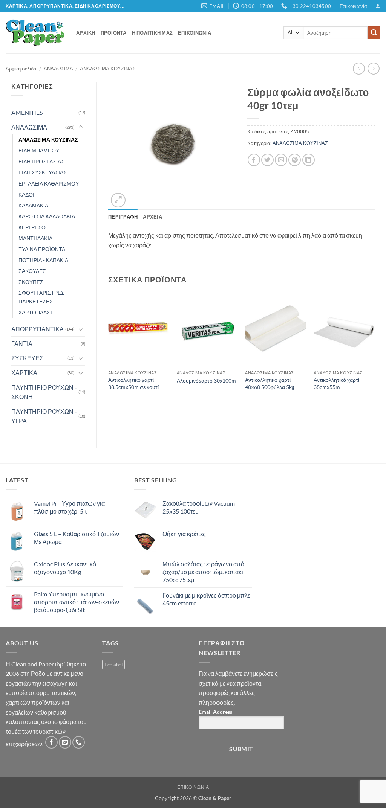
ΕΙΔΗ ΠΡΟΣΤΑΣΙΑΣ (41, 161)
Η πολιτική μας (152, 33)
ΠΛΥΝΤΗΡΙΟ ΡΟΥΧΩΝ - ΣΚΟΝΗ (44, 392)
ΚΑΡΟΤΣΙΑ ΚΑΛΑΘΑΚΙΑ (46, 216)
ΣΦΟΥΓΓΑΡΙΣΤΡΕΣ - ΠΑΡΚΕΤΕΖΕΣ (42, 297)
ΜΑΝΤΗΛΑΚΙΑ (35, 238)
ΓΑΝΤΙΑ (21, 343)
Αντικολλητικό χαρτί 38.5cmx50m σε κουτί (133, 383)
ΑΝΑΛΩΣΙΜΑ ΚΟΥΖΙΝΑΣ (107, 69)
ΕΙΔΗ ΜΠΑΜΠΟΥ (38, 150)
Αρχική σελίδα (21, 69)
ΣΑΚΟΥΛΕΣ (32, 271)
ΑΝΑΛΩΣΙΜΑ (58, 69)
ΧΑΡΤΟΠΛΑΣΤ (36, 312)
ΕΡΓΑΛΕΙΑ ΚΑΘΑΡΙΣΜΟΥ (48, 183)
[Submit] (374, 32)
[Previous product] (373, 68)
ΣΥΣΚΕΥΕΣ (27, 357)
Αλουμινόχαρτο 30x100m (206, 380)
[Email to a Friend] (281, 160)
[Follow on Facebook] (51, 742)
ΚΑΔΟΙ (26, 194)
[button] (377, 6)
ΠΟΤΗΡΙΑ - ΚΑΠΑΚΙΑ (43, 260)
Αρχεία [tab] (152, 217)
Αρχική (85, 33)
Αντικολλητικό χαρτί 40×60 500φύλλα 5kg (269, 383)
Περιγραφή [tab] (123, 217)
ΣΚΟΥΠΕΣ (30, 282)
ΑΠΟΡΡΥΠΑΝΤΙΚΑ (37, 328)
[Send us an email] (65, 742)
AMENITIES (27, 112)
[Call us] (78, 742)
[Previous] (108, 349)
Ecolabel (113, 665)
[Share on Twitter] (267, 160)
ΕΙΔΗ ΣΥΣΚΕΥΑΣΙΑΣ (42, 172)
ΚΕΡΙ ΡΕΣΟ (32, 227)
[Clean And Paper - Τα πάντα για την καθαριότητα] (35, 32)
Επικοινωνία (353, 6)
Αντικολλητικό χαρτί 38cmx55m (336, 383)
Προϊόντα (114, 33)
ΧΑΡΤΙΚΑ (24, 372)
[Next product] (359, 68)
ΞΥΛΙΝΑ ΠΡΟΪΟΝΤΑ (41, 249)
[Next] (374, 349)
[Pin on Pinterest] (294, 160)
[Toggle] (80, 126)
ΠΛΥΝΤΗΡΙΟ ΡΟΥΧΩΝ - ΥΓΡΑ (44, 416)
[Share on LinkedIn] (308, 160)
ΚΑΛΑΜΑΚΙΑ (33, 205)
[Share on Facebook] (254, 160)
